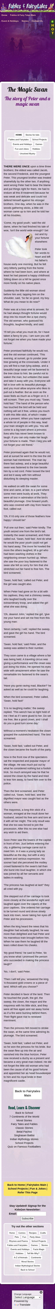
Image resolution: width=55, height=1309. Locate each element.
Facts (35, 1249)
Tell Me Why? (33, 1253)
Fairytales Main (36, 1184)
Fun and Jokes (22, 149)
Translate (25, 1304)
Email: (13, 1213)
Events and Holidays (22, 144)
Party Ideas (35, 1237)
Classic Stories (24, 1127)
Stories (44, 1245)
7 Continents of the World (24, 1116)
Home (12, 1233)
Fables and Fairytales (19, 139)
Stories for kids (32, 135)
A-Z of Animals (20, 1257)
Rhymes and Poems (18, 1241)
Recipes (33, 1233)
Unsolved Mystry (27, 153)
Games (38, 144)
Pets (17, 1237)
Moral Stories (24, 1120)
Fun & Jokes (38, 1188)
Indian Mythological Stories (27, 1265)
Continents (36, 1257)
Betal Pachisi (24, 1131)
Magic (41, 1249)
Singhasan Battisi (24, 1135)
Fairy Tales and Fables (24, 1124)
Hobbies (36, 149)
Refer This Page (28, 1192)
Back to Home (16, 1184)
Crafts (43, 1233)
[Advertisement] (27, 52)
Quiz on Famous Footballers (24, 1146)
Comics (21, 1233)
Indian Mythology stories (24, 1139)
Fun (24, 1237)
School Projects (39, 139)
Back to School (24, 1112)
